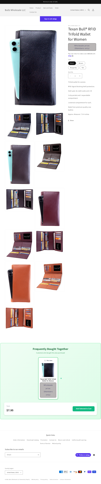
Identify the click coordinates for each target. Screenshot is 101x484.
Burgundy (73, 68)
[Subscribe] (38, 454)
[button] (89, 10)
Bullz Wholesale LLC (14, 479)
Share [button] (72, 120)
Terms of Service (45, 443)
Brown (81, 63)
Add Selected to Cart (83, 409)
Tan (83, 68)
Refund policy (56, 443)
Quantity (70, 72)
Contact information (65, 479)
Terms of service (54, 479)
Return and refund (64, 440)
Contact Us (52, 440)
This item (49, 360)
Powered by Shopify (25, 479)
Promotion (44, 440)
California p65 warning (79, 440)
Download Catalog (33, 440)
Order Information (19, 440)
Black (72, 63)
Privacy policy (44, 479)
